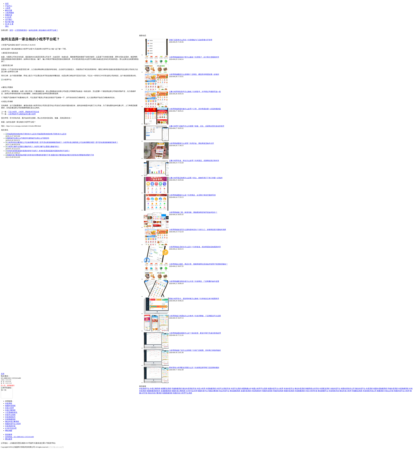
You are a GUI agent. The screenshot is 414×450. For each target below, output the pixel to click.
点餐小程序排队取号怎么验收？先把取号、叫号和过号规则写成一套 (195, 92)
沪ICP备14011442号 (56, 447)
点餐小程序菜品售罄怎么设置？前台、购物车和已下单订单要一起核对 (196, 178)
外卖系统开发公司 (369, 391)
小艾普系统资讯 (21, 30)
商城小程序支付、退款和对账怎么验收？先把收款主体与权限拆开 (194, 298)
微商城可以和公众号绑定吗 (38, 138)
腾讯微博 (8, 439)
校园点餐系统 (213, 391)
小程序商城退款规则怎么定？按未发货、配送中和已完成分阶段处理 (195, 333)
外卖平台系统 (236, 388)
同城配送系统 (357, 391)
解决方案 (8, 10)
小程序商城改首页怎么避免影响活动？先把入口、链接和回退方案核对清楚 (197, 229)
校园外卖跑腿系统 (380, 388)
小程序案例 (9, 13)
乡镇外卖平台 (335, 388)
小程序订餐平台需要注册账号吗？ (46, 146)
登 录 (7, 24)
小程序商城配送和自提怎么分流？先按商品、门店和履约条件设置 (194, 281)
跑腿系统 (380, 391)
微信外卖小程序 (345, 391)
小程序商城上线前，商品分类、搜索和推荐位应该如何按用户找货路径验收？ (198, 264)
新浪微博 (8, 434)
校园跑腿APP (246, 388)
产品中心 (8, 6)
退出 (7, 26)
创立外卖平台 (224, 391)
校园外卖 (8, 15)
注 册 (11, 24)
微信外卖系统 (300, 388)
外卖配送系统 (324, 388)
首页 (7, 4)
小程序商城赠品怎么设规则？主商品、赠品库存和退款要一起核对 (194, 74)
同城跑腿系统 (177, 388)
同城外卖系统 (392, 388)
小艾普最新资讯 (11, 412)
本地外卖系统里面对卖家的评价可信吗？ (54, 151)
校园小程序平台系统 (259, 388)
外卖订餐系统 (155, 388)
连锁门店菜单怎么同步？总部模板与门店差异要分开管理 (190, 40)
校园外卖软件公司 (348, 388)
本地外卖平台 (289, 388)
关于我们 (8, 19)
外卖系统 (369, 388)
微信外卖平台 (360, 388)
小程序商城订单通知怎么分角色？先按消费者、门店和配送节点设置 (195, 316)
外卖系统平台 (144, 388)
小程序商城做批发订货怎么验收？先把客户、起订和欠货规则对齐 (194, 57)
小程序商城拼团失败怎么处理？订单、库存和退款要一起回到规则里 (195, 109)
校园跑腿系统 (167, 393)
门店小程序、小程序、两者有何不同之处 (23, 112)
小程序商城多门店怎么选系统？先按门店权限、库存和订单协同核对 (195, 350)
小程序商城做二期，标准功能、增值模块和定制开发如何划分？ (193, 212)
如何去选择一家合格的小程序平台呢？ (43, 30)
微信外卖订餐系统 (155, 393)
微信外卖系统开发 (189, 388)
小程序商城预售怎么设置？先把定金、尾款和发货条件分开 (191, 143)
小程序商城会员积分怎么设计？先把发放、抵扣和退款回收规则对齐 (195, 247)
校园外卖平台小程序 (275, 388)
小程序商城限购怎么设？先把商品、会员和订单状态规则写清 (192, 195)
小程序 (7, 8)
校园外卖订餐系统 (178, 391)
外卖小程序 (201, 388)
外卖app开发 (389, 391)
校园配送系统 (166, 388)
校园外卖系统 (267, 391)
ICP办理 (8, 17)
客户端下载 (9, 22)
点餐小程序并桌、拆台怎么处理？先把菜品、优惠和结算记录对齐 (194, 160)
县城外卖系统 (246, 391)
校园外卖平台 (203, 391)
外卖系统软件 (256, 391)
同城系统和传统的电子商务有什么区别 (51, 134)
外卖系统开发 (334, 391)
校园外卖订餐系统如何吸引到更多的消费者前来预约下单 (72, 155)
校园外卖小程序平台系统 (182, 393)
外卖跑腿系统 (211, 388)
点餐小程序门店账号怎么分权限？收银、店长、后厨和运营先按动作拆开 (196, 126)
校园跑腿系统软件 (153, 391)
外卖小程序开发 (311, 391)
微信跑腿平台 (323, 391)
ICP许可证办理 (191, 391)
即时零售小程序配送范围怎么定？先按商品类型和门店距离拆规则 (194, 367)
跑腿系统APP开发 (312, 388)
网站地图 (8, 430)
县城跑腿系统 (166, 391)
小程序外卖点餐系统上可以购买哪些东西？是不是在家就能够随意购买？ (90, 142)
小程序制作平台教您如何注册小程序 (22, 114)
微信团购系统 (235, 391)
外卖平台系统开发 (223, 388)
